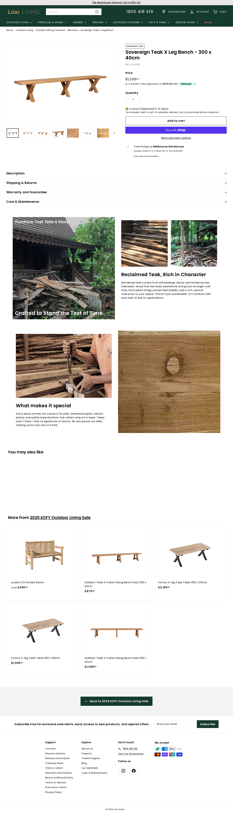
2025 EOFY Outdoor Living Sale (60, 517)
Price (129, 73)
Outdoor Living (17, 22)
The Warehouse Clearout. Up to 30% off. (116, 2)
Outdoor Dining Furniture (50, 30)
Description (15, 173)
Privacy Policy (53, 792)
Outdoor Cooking (127, 22)
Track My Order (54, 763)
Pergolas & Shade (51, 22)
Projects (87, 753)
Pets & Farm (158, 22)
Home (9, 30)
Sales (208, 22)
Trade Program (91, 758)
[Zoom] (60, 84)
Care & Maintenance (22, 202)
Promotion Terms (56, 787)
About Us (87, 748)
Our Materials (90, 768)
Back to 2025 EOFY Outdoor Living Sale (118, 701)
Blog (84, 763)
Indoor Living (186, 22)
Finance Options (55, 753)
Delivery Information (57, 758)
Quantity (131, 93)
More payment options (176, 138)
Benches (73, 30)
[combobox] (73, 11)
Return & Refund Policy (59, 777)
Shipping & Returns (21, 183)
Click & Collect (54, 768)
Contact (50, 748)
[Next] (113, 133)
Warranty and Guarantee (26, 192)
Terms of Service (55, 782)
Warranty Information (58, 772)
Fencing (98, 22)
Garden (78, 22)
